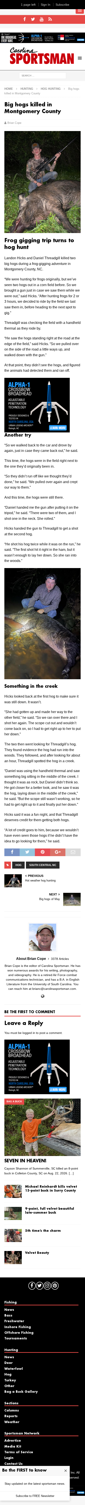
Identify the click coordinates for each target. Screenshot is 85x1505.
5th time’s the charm (43, 1231)
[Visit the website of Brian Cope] (42, 996)
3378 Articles (60, 959)
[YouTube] (41, 19)
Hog (18, 865)
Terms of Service (18, 1452)
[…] (71, 1173)
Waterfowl (13, 1369)
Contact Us (13, 1464)
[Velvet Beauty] (13, 1257)
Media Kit (12, 1446)
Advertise (12, 1441)
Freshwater (14, 1321)
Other (9, 1386)
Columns (11, 1410)
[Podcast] (50, 19)
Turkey (10, 1380)
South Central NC (42, 865)
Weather (11, 1422)
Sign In (45, 4)
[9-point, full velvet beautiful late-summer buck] (13, 1213)
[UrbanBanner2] (42, 40)
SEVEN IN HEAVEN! (25, 1161)
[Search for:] (42, 75)
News (9, 1310)
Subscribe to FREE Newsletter (35, 1496)
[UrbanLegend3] (37, 429)
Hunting (26, 88)
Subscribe (62, 4)
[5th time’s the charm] (13, 1235)
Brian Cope (14, 122)
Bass (8, 1315)
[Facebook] (24, 19)
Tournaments (15, 1338)
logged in (28, 1033)
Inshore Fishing (17, 1327)
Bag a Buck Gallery (21, 1392)
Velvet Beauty (37, 1253)
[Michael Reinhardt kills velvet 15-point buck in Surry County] (13, 1191)
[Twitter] (33, 19)
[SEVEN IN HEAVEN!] (42, 1127)
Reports (11, 1416)
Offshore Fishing (18, 1333)
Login (9, 1458)
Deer (8, 1363)
